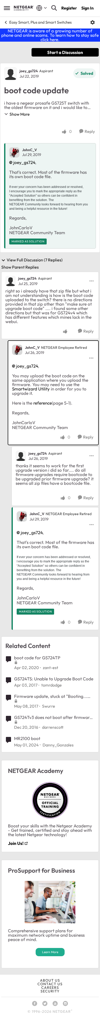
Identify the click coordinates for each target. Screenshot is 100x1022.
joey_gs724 (28, 71)
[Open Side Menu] (7, 8)
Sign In (87, 8)
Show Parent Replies (20, 267)
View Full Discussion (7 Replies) (35, 260)
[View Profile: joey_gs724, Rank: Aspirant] (10, 73)
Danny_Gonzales (58, 745)
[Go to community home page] (24, 8)
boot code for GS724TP (37, 657)
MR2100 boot (27, 738)
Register (69, 8)
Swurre (48, 706)
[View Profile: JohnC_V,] (14, 152)
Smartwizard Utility (31, 388)
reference (42, 403)
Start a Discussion (65, 52)
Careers (50, 987)
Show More (19, 114)
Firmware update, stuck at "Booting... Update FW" (50, 696)
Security (50, 991)
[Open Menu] (92, 22)
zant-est (50, 667)
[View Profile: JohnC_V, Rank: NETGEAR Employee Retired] (17, 350)
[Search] (54, 8)
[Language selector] (41, 8)
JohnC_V (29, 150)
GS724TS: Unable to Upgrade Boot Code (53, 678)
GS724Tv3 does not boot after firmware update (53, 717)
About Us (50, 980)
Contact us (50, 984)
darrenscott (52, 727)
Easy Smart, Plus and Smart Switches (40, 22)
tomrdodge (51, 685)
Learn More (50, 952)
